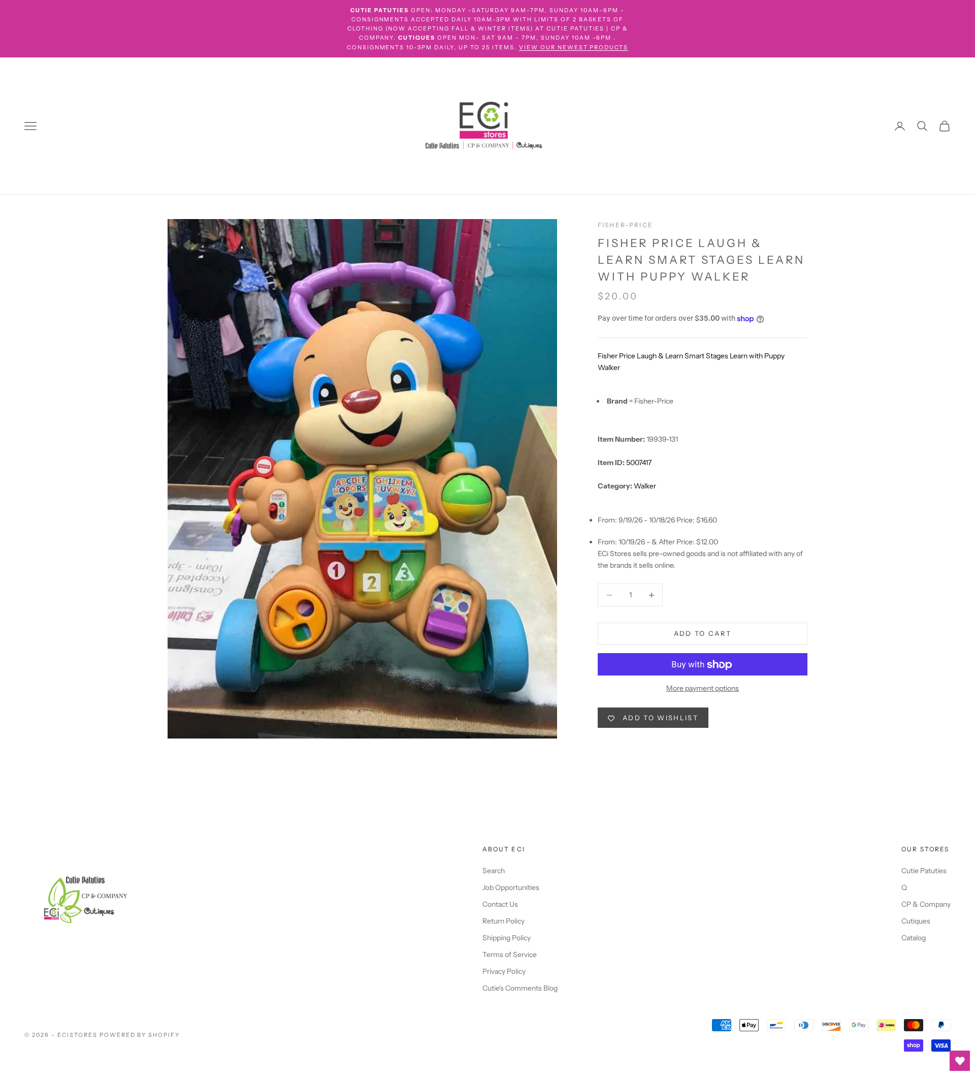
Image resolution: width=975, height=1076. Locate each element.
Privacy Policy (504, 971)
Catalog (913, 937)
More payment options (702, 688)
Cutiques (915, 921)
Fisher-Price (625, 225)
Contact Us (500, 904)
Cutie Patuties (924, 870)
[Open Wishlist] (960, 1061)
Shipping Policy (506, 937)
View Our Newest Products (574, 47)
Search (493, 870)
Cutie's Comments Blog (520, 988)
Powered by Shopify (140, 1034)
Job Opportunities (510, 887)
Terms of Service (509, 954)
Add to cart (703, 634)
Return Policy (503, 921)
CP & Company (926, 904)
